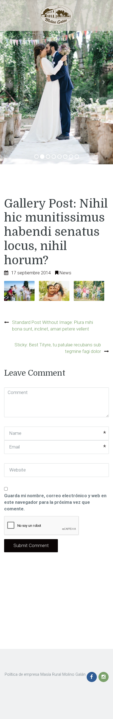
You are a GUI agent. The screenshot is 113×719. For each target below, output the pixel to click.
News (65, 272)
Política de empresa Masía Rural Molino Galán (45, 674)
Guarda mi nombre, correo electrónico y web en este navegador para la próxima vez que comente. (55, 502)
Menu (59, 39)
